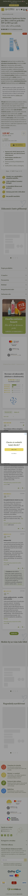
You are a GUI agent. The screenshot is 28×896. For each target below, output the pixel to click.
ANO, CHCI (13, 449)
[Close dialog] (25, 434)
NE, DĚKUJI (14, 453)
